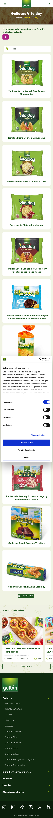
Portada (18, 18)
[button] (5, 3)
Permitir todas (26, 443)
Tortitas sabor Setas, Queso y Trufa (26, 181)
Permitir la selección (26, 450)
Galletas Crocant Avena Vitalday (26, 586)
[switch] (46, 410)
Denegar (26, 457)
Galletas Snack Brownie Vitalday (26, 543)
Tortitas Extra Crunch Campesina (26, 137)
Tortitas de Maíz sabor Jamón (26, 225)
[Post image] (26, 71)
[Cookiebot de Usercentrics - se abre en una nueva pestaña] (39, 359)
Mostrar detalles (38, 435)
